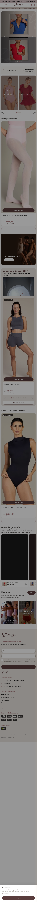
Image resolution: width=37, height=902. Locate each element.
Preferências (5, 893)
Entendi (18, 898)
